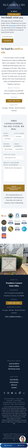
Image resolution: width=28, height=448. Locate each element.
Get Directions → (14, 316)
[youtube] (12, 393)
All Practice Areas (14, 369)
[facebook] (4, 393)
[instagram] (8, 393)
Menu (15, 11)
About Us (14, 385)
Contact (14, 387)
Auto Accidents (14, 363)
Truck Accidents (14, 366)
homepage (12, 25)
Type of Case (9, 154)
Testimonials (14, 382)
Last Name (19, 133)
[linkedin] (16, 393)
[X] (24, 393)
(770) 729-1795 (14, 14)
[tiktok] (20, 393)
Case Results (14, 379)
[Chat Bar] (14, 445)
